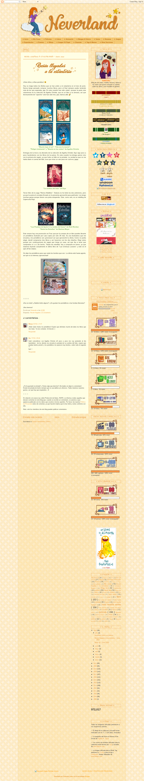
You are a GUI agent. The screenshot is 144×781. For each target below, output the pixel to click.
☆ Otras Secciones (106, 42)
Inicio (57, 417)
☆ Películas (47, 39)
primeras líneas (100, 614)
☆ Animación (68, 39)
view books (115, 313)
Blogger (87, 776)
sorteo (103, 619)
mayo (97, 649)
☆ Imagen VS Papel (63, 42)
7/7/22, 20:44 (35, 338)
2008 (95, 699)
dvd (120, 592)
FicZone (106, 581)
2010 (95, 694)
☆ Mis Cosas (35, 39)
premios (118, 612)
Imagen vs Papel (116, 581)
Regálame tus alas (107, 250)
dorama (112, 592)
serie (93, 619)
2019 (95, 669)
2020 (95, 666)
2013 (95, 685)
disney (105, 592)
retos (111, 614)
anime (97, 590)
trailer (100, 621)
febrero (97, 657)
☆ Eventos (40, 42)
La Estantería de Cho (107, 246)
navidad (105, 609)
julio (96, 633)
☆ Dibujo (50, 42)
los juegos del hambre (105, 600)
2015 (95, 680)
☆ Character (77, 42)
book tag (108, 590)
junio (97, 646)
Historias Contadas (106, 252)
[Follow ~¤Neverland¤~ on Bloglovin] (106, 205)
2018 (95, 671)
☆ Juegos (117, 39)
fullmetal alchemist (99, 594)
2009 (95, 696)
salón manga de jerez (112, 616)
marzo (97, 654)
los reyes (118, 600)
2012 (95, 688)
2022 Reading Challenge (105, 301)
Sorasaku (101, 304)
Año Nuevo (95, 578)
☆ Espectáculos (27, 42)
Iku (30, 338)
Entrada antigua (79, 417)
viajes (106, 621)
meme (107, 602)
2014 (95, 682)
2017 (95, 674)
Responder (32, 332)
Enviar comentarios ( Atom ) (42, 421)
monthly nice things (115, 607)
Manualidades (97, 584)
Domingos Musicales (114, 580)
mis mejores (103, 607)
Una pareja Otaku (107, 248)
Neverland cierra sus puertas (104, 635)
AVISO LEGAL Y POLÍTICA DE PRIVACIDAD (97, 771)
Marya (31, 324)
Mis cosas (108, 584)
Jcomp (101, 752)
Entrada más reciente (32, 417)
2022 (95, 630)
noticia (114, 609)
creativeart (94, 754)
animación (117, 588)
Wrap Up (105, 588)
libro (119, 597)
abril (96, 651)
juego (109, 597)
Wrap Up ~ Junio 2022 (102, 642)
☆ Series (97, 39)
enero (97, 660)
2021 (95, 663)
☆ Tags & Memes (91, 42)
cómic (96, 592)
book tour (118, 590)
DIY (112, 577)
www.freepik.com (96, 756)
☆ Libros (58, 39)
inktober (93, 597)
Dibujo (101, 580)
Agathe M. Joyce (103, 738)
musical (96, 609)
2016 (95, 677)
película (103, 612)
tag (111, 619)
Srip (110, 744)
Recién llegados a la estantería (40, 312)
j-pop (102, 597)
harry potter (113, 594)
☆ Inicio (25, 39)
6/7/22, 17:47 (37, 324)
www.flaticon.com (99, 746)
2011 (95, 691)
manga (98, 602)
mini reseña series (111, 604)
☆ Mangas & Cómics (83, 39)
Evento (97, 582)
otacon (93, 612)
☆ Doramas (107, 39)
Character (106, 577)
